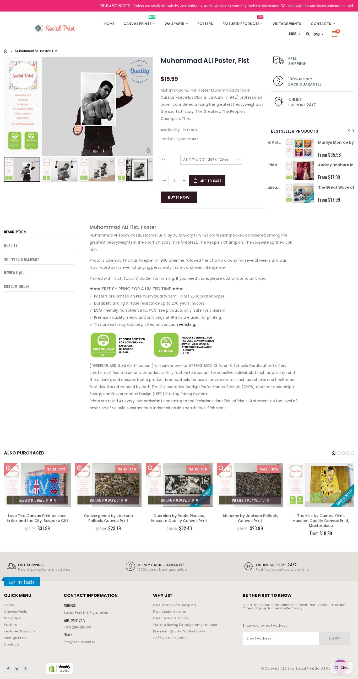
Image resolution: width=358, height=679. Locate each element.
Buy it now (178, 197)
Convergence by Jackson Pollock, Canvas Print (108, 518)
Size (164, 159)
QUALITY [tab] (10, 245)
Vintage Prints (15, 637)
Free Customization (169, 611)
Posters (10, 624)
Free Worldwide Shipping (174, 605)
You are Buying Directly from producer (185, 624)
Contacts (11, 644)
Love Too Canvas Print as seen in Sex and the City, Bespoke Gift (37, 518)
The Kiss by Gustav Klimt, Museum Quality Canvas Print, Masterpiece (320, 520)
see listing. (186, 324)
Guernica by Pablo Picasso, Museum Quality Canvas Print (179, 518)
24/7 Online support (170, 637)
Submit (334, 638)
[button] (333, 453)
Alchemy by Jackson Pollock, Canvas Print (250, 518)
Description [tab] (15, 231)
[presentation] (348, 130)
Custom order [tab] (17, 286)
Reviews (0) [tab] (14, 272)
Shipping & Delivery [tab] (21, 259)
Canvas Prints (15, 611)
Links (293, 33)
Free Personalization (170, 618)
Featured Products (19, 631)
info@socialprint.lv (79, 641)
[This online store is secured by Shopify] (59, 668)
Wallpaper (13, 618)
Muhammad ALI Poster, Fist (205, 60)
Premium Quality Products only (179, 631)
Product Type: (173, 139)
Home (6, 51)
